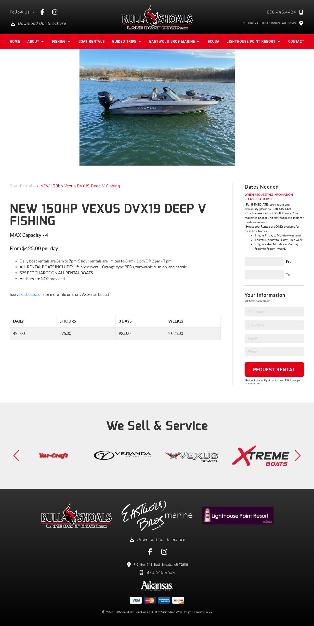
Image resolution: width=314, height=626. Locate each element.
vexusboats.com (30, 294)
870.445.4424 (281, 12)
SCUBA (214, 41)
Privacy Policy (203, 611)
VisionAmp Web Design (176, 611)
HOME (15, 41)
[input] (264, 261)
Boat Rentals (22, 186)
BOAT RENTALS (91, 41)
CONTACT (296, 41)
